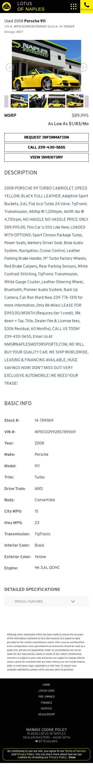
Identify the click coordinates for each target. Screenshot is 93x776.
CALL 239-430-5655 (46, 147)
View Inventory (46, 157)
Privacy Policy (25, 754)
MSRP (10, 115)
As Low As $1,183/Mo (68, 123)
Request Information (46, 137)
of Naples (31, 6)
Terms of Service (75, 751)
